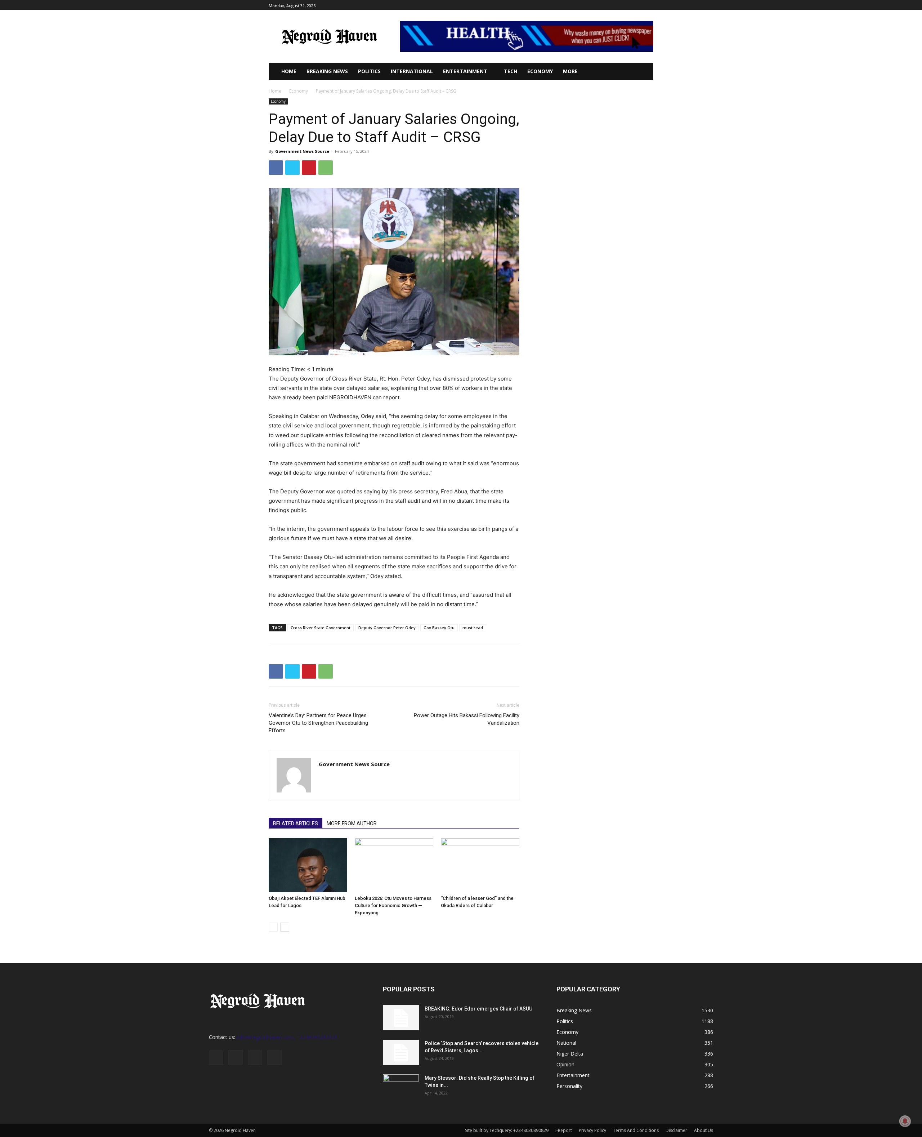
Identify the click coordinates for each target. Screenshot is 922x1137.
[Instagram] (625, 5)
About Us (703, 1130)
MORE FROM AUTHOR (352, 823)
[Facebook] (616, 5)
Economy (298, 91)
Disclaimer (676, 1130)
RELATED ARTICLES (295, 823)
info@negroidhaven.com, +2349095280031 (287, 1037)
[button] (637, 71)
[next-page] (284, 927)
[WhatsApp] (325, 167)
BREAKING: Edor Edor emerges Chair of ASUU (478, 1009)
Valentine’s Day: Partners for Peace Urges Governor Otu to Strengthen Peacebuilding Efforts (318, 723)
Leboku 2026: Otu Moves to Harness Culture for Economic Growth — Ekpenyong (393, 905)
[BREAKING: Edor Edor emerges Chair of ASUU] (401, 1017)
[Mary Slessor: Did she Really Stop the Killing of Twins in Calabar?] (401, 1087)
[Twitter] (633, 5)
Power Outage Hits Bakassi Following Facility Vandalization (466, 719)
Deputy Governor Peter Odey (387, 627)
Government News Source (302, 151)
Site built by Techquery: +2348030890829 (507, 1130)
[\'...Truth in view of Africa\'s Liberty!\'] (329, 36)
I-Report (563, 1130)
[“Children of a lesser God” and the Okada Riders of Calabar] (480, 865)
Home (275, 91)
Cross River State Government (320, 627)
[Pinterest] (309, 167)
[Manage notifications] (905, 1121)
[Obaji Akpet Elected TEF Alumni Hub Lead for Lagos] (308, 865)
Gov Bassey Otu (439, 627)
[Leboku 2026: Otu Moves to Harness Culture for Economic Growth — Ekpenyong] (394, 865)
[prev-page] (273, 927)
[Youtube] (649, 5)
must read (472, 627)
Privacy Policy (592, 1130)
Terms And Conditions (636, 1130)
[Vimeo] (641, 5)
